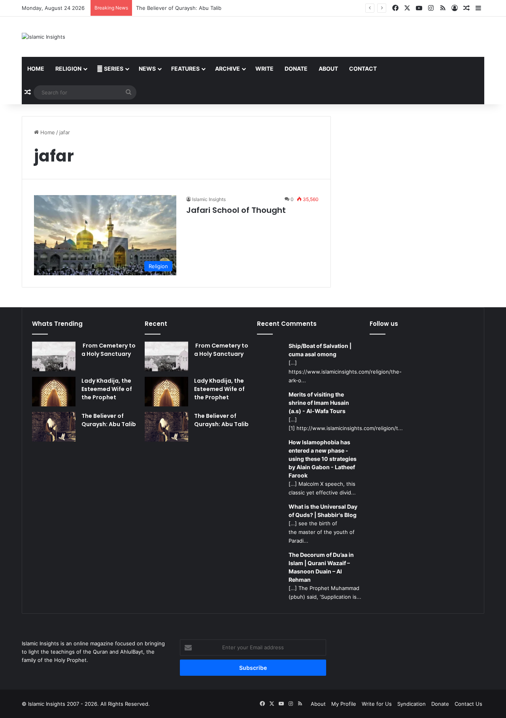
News (147, 68)
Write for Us (377, 704)
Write (264, 68)
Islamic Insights (209, 199)
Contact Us (468, 704)
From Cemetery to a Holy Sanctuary (108, 350)
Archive (227, 68)
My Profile (343, 704)
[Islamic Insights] (43, 36)
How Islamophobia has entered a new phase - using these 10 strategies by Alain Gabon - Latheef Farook (323, 459)
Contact (363, 68)
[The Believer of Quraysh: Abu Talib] (54, 427)
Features (185, 68)
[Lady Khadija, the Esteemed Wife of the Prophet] (54, 391)
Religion (68, 68)
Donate (296, 68)
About (328, 68)
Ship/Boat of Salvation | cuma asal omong (320, 349)
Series (113, 68)
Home (35, 68)
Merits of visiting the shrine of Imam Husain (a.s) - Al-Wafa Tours (319, 402)
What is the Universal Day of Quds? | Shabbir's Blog (323, 510)
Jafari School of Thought (236, 210)
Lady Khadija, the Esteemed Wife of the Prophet (106, 389)
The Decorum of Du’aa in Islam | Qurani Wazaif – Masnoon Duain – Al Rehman (321, 567)
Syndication (411, 704)
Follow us (384, 324)
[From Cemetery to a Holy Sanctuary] (54, 356)
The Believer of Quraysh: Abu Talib (178, 8)
